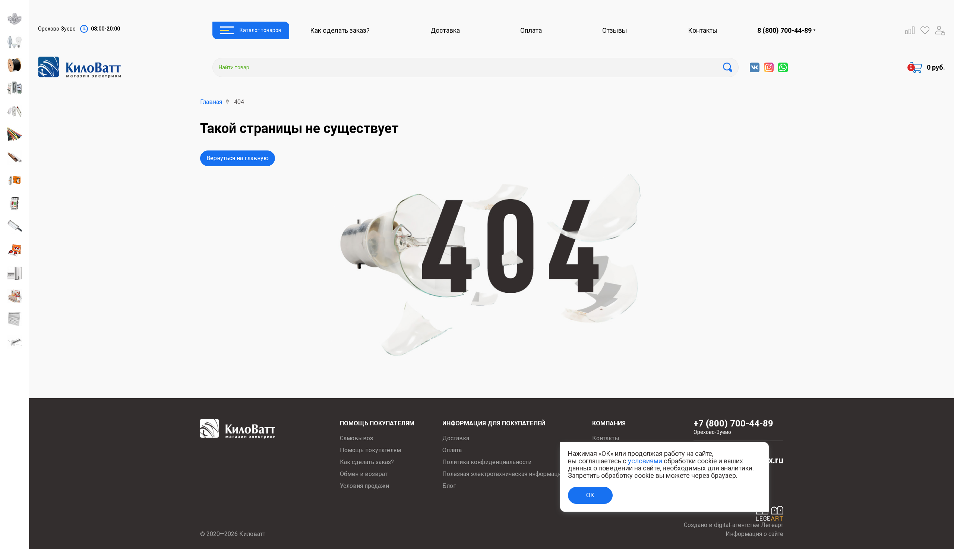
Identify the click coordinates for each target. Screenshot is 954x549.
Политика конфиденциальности (486, 462)
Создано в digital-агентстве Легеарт (733, 525)
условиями (645, 461)
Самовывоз (356, 438)
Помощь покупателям (370, 450)
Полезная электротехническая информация (503, 473)
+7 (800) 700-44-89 (733, 427)
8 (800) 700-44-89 (784, 30)
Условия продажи (364, 485)
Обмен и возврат (364, 473)
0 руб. (936, 67)
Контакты (703, 30)
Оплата (531, 30)
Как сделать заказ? (340, 30)
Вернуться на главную (237, 158)
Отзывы (614, 30)
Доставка (445, 30)
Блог (449, 485)
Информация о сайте (754, 533)
